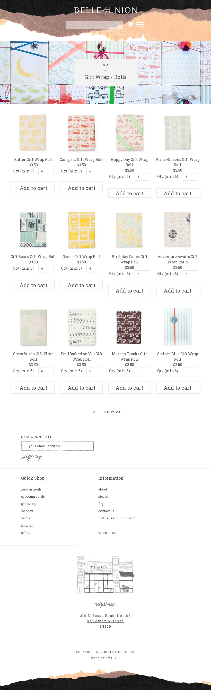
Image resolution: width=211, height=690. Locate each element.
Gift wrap (28, 503)
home (105, 65)
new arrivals (31, 489)
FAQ (100, 503)
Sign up (32, 458)
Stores (103, 496)
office (25, 532)
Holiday (27, 511)
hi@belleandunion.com (115, 518)
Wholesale (108, 533)
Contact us (106, 511)
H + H (115, 658)
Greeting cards (33, 496)
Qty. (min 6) (23, 171)
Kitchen (27, 525)
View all (114, 412)
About (102, 489)
